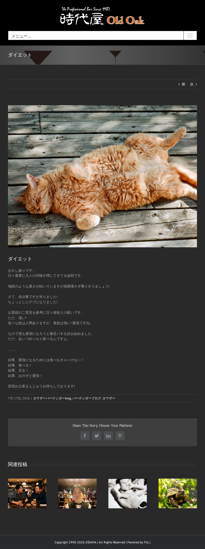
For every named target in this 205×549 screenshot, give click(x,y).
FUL (146, 542)
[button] (12, 494)
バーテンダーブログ (86, 398)
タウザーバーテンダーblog (52, 398)
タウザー (108, 398)
